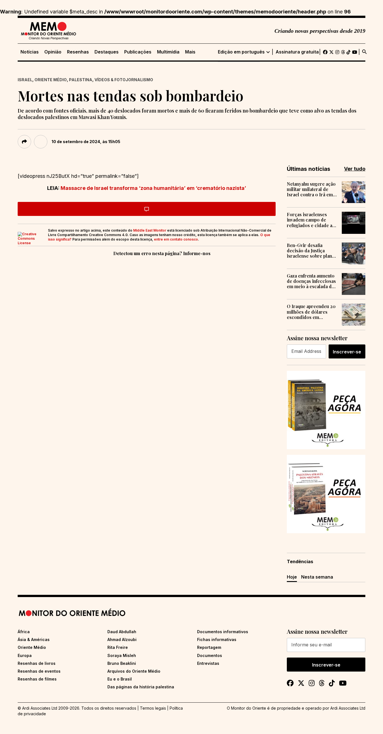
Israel (25, 79)
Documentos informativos (222, 631)
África (24, 631)
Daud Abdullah (121, 631)
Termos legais (153, 708)
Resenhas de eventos (39, 671)
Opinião (52, 52)
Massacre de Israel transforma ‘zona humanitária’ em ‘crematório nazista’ (153, 188)
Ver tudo (354, 169)
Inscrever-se (347, 352)
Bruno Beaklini (121, 663)
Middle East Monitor (149, 230)
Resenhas (78, 52)
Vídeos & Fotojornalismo (123, 79)
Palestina (80, 79)
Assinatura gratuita (297, 52)
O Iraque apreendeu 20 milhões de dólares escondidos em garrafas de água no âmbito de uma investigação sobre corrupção (311, 312)
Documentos (209, 655)
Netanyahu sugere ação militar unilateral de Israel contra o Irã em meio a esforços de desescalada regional (311, 189)
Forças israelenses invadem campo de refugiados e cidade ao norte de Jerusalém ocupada (311, 220)
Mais (190, 52)
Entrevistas (208, 663)
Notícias (29, 52)
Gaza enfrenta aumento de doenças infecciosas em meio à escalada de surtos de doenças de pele (311, 281)
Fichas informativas (216, 639)
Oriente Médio (50, 79)
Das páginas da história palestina (140, 686)
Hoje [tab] (292, 577)
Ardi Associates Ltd (347, 708)
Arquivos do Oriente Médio (133, 671)
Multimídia (168, 52)
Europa (25, 655)
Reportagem (209, 647)
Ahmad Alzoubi (122, 639)
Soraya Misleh (121, 655)
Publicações (137, 52)
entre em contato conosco (176, 239)
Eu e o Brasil (119, 679)
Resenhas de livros (37, 663)
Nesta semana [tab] (317, 577)
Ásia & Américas (34, 639)
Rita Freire (117, 647)
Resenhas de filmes (37, 679)
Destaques (106, 52)
